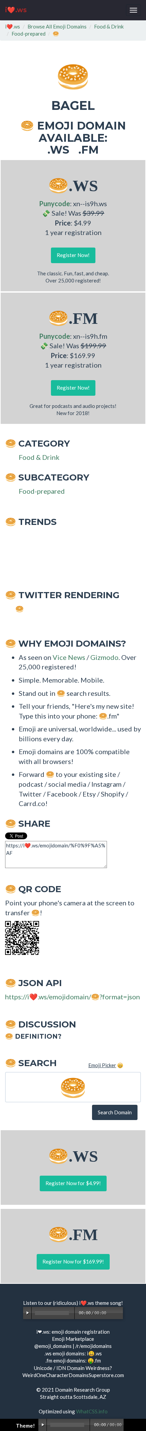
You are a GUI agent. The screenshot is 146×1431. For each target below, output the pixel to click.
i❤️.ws (16, 10)
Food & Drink (109, 26)
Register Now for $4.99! (73, 1183)
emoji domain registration (81, 1332)
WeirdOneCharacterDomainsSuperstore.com (73, 1375)
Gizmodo (104, 657)
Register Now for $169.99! (73, 1261)
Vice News (69, 657)
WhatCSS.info (92, 1411)
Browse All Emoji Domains (57, 26)
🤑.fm (94, 1360)
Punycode (54, 203)
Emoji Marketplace (73, 1339)
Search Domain (115, 1112)
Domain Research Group (82, 1390)
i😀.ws (94, 1353)
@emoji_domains (53, 1346)
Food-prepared (28, 34)
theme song (108, 1303)
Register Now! (73, 255)
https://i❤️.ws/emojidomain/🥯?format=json (72, 997)
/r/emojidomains (93, 1346)
